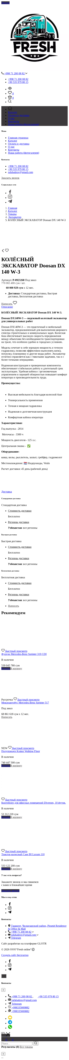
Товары (12, 214)
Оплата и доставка (18, 143)
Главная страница (18, 137)
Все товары (26, 1046)
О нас (11, 146)
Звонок (5, 2)
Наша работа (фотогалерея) (23, 152)
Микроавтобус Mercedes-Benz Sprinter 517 (25, 702)
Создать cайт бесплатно (14, 955)
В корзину (16, 668)
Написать (7, 303)
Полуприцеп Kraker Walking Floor (20, 751)
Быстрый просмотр (16, 651)
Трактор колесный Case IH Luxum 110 (23, 854)
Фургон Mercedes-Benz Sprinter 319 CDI (24, 654)
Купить (5, 668)
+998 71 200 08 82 (14, 73)
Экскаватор (14, 217)
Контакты (13, 149)
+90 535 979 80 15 (18, 82)
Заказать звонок (10, 177)
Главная (12, 208)
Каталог (12, 140)
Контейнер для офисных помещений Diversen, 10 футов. (33, 802)
